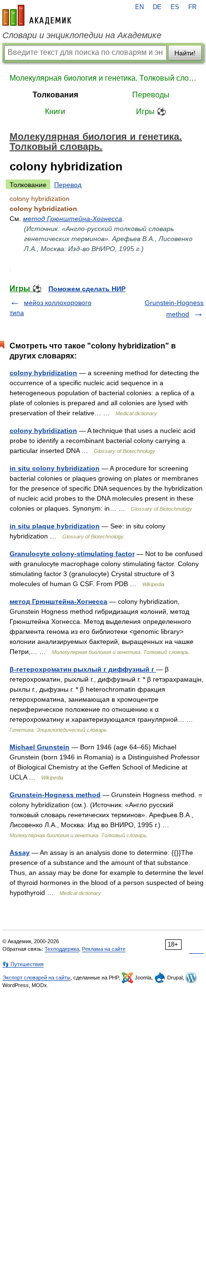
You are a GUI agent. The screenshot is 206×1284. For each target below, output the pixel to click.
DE (157, 7)
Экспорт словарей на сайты (36, 977)
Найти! (184, 53)
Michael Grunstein (39, 747)
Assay (20, 852)
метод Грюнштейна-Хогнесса (72, 218)
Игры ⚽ (151, 111)
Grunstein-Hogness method (55, 795)
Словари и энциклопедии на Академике (81, 35)
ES (175, 7)
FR (192, 7)
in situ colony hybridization (55, 468)
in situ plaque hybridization (55, 526)
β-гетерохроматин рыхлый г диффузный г (83, 669)
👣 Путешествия (23, 964)
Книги (55, 111)
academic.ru (36, 15)
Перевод (67, 185)
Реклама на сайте (104, 949)
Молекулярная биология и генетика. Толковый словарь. (103, 78)
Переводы (151, 95)
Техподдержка (62, 949)
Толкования (55, 95)
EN (139, 7)
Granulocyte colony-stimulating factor (72, 554)
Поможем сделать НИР (87, 289)
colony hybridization (43, 373)
